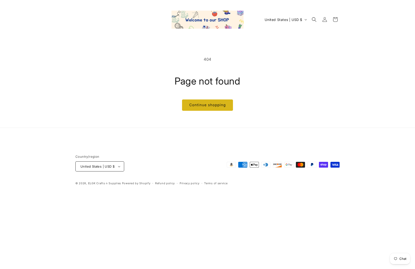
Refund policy (165, 183)
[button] (314, 19)
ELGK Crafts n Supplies (104, 183)
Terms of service (215, 183)
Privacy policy (190, 183)
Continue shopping (207, 105)
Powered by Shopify (136, 183)
